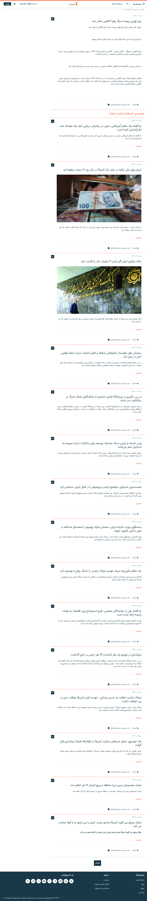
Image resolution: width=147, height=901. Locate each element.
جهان (142, 888)
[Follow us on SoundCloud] (38, 881)
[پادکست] (14, 4)
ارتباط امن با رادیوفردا (102, 888)
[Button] (135, 104)
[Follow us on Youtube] (44, 881)
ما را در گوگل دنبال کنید (28, 3)
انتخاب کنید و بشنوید (102, 884)
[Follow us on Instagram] (33, 881)
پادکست (141, 893)
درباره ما (106, 880)
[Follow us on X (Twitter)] (49, 881)
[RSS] (66, 881)
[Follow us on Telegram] (55, 881)
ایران (142, 884)
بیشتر (97, 863)
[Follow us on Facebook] (60, 881)
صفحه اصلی (140, 880)
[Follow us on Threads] (27, 881)
